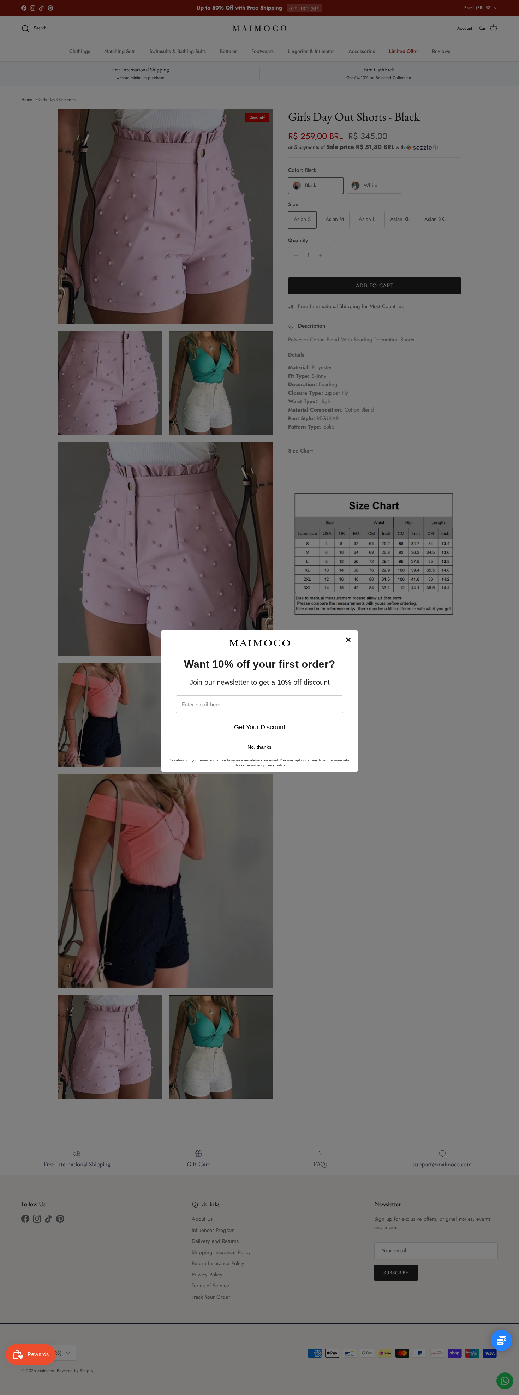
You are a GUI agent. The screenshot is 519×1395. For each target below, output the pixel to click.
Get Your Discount (259, 727)
